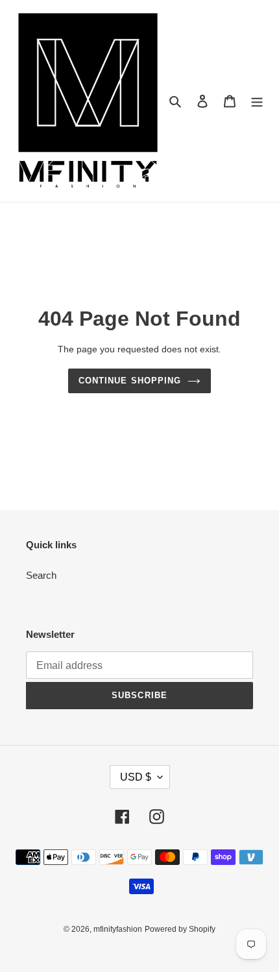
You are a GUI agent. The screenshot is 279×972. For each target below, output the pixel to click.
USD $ (135, 777)
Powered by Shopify (180, 929)
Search (41, 575)
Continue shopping (130, 380)
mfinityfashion (117, 929)
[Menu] (257, 101)
